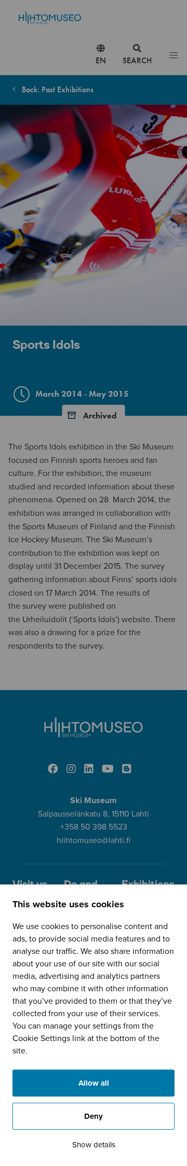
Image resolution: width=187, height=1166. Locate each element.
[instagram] (71, 769)
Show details (93, 1144)
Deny (93, 1116)
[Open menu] (173, 56)
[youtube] (108, 769)
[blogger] (126, 769)
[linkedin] (89, 769)
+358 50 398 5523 (93, 827)
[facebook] (53, 769)
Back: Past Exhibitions (57, 89)
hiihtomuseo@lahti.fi (93, 840)
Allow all (93, 1083)
